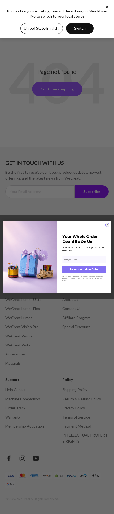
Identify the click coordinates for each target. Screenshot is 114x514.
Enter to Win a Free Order (84, 269)
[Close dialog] (107, 225)
